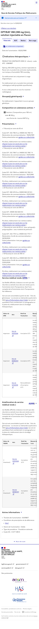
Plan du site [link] (17, 612)
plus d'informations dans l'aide (16, 300)
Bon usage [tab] (32, 40)
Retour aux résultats (9, 28)
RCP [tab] (15, 40)
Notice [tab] (23, 40)
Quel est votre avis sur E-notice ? (15, 18)
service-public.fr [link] (6, 568)
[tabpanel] (19, 290)
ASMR (31, 403)
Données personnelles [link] (7, 612)
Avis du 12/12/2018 (15, 384)
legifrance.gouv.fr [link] (6, 564)
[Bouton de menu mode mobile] (36, 2)
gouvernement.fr (21, 564)
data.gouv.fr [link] (19, 568)
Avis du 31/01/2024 (15, 332)
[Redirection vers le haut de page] (30, 56)
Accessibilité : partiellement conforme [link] (11, 609)
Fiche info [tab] (7, 40)
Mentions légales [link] (27, 609)
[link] (18, 13)
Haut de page (20, 542)
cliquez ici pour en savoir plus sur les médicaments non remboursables (14, 145)
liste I (7, 523)
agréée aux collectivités (26, 137)
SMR (25, 278)
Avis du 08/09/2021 (15, 360)
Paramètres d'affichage (30, 612)
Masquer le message (36, 17)
